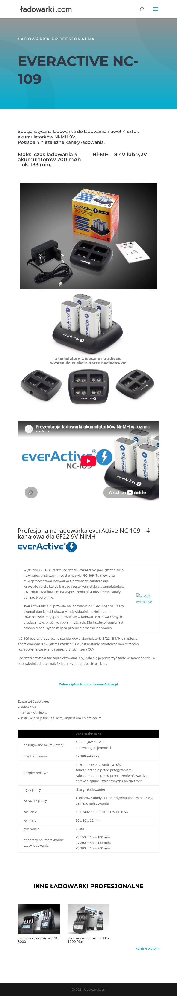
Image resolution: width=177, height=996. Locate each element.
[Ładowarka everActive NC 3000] (39, 919)
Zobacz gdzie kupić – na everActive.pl (88, 684)
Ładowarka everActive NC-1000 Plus (88, 940)
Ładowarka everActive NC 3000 (38, 940)
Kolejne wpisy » (147, 948)
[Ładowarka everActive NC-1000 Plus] (88, 919)
